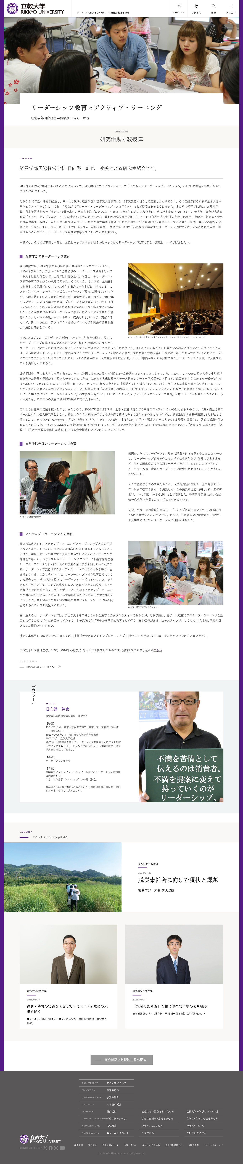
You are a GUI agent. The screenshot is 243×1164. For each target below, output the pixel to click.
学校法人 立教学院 (151, 1145)
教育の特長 (113, 1090)
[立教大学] (37, 8)
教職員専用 (193, 1145)
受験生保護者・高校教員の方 (157, 1118)
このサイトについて (213, 1145)
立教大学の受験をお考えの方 (158, 1111)
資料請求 (92, 1145)
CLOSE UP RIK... (97, 12)
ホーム (80, 12)
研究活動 (112, 1111)
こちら (158, 650)
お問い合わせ (130, 1145)
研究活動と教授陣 (120, 12)
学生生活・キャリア (117, 1118)
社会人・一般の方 (195, 1125)
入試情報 (112, 1125)
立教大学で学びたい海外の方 (202, 1111)
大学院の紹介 (114, 1104)
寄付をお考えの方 (196, 1132)
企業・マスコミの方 (152, 1125)
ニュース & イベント (118, 1132)
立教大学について (116, 1083)
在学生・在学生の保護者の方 (202, 1118)
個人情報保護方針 (174, 1145)
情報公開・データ (110, 1145)
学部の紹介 (113, 1097)
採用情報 (78, 1145)
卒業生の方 (148, 1132)
